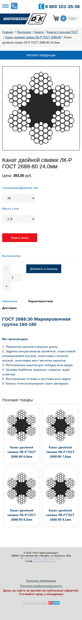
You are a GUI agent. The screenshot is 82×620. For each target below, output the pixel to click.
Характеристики (40, 301)
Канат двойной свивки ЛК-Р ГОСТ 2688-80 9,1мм (60, 515)
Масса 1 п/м (10, 208)
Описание (9, 301)
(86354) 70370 (32, 558)
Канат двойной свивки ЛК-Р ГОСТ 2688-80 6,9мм (21, 452)
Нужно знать (20, 237)
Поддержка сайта (35, 603)
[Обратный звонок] (14, 6)
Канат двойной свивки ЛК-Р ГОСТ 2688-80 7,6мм (60, 452)
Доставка (9, 308)
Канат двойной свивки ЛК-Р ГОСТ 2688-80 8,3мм (21, 515)
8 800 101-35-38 (62, 6)
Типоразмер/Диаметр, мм (20, 188)
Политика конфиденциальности (41, 586)
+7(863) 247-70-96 (51, 558)
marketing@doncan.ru (45, 561)
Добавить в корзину (44, 268)
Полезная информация (41, 580)
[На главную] (26, 19)
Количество (11, 256)
